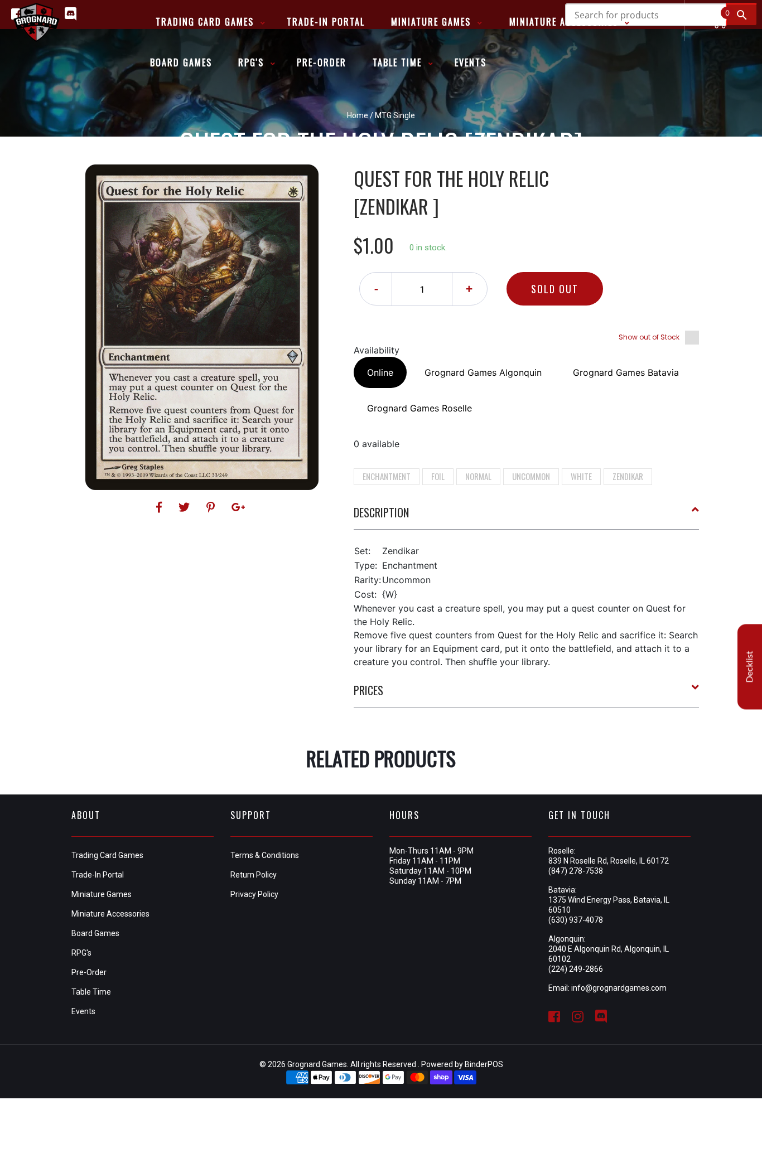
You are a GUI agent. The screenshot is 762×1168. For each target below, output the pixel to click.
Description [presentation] (381, 512)
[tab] (527, 517)
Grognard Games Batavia (626, 372)
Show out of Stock (649, 337)
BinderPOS (484, 1064)
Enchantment (387, 476)
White (581, 476)
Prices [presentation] (368, 690)
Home (357, 115)
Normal (478, 476)
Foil (438, 476)
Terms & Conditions (264, 855)
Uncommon (531, 476)
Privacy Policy (254, 894)
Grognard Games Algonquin (483, 372)
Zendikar (628, 476)
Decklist (749, 666)
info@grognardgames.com (619, 987)
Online (380, 372)
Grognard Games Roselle (419, 408)
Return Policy (253, 874)
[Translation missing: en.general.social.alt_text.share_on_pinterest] (212, 507)
